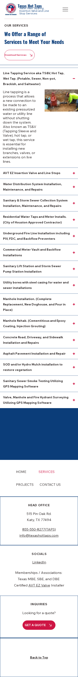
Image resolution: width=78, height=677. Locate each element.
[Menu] (65, 9)
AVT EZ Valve (39, 585)
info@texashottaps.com (39, 535)
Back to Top (39, 657)
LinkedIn (39, 562)
